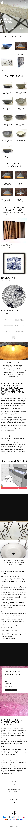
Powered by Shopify (14, 826)
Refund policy (14, 802)
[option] (14, 16)
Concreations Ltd (5, 733)
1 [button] (6, 32)
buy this (6, 28)
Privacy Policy (14, 797)
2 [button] (10, 32)
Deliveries (14, 787)
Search (14, 781)
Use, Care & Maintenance (14, 789)
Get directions (10, 689)
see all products (18, 28)
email (20, 677)
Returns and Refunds (14, 792)
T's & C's (14, 794)
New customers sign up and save (14, 806)
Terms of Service (14, 799)
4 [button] (17, 32)
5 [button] (21, 32)
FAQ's (14, 784)
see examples (6, 247)
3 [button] (14, 32)
